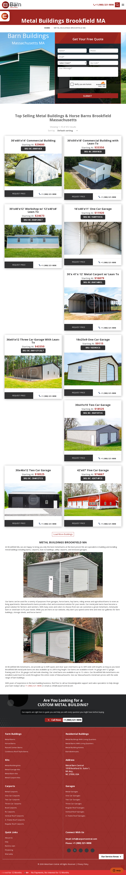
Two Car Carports (12, 799)
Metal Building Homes (75, 747)
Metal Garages (72, 791)
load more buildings (63, 534)
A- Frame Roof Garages (75, 816)
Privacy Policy (83, 864)
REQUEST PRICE (18, 193)
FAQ (6, 842)
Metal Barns (10, 739)
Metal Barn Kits (11, 773)
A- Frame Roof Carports (15, 820)
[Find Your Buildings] (117, 4)
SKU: (26, 148)
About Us (9, 838)
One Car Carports (12, 796)
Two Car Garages (73, 799)
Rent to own (10, 846)
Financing (9, 850)
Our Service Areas (110, 856)
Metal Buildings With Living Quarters (81, 739)
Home (47, 28)
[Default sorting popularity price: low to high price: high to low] (66, 130)
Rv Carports (10, 812)
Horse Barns (10, 743)
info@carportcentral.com (84, 839)
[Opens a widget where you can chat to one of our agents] (117, 871)
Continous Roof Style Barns (16, 751)
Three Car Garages (74, 804)
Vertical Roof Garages (75, 812)
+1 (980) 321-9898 (104, 4)
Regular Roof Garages (75, 808)
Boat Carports (11, 808)
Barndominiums (72, 751)
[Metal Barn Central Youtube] (92, 850)
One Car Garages (73, 796)
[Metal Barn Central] (11, 4)
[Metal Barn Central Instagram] (81, 850)
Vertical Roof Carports (14, 816)
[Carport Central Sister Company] (5, 16)
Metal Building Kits (13, 765)
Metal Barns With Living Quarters (80, 743)
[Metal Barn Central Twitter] (75, 850)
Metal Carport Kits (12, 777)
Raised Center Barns (14, 747)
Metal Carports (11, 791)
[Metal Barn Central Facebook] (69, 850)
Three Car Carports (13, 804)
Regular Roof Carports (14, 824)
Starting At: (28, 144)
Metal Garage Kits (12, 769)
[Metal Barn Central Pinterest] (87, 850)
